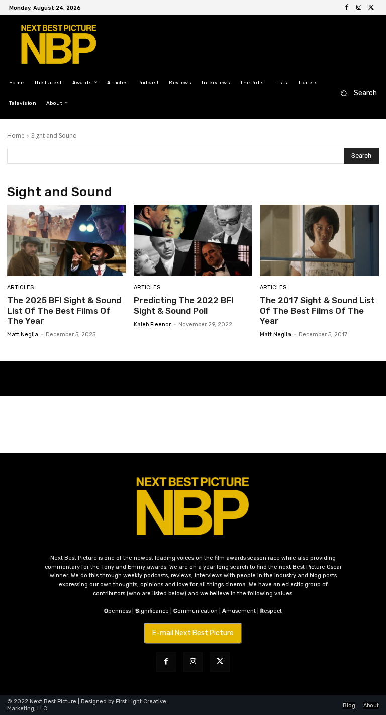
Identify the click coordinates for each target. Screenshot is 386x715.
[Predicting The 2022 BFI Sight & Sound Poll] (193, 240)
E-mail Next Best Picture (193, 633)
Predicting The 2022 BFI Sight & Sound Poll (184, 305)
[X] (371, 8)
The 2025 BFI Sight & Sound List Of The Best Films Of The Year (64, 310)
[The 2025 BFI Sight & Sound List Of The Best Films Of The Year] (66, 240)
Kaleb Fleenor (152, 324)
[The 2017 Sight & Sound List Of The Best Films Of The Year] (319, 240)
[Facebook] (347, 8)
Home (16, 135)
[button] (355, 93)
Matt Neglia (22, 334)
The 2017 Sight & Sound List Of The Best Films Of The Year (317, 310)
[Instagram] (359, 8)
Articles (20, 287)
